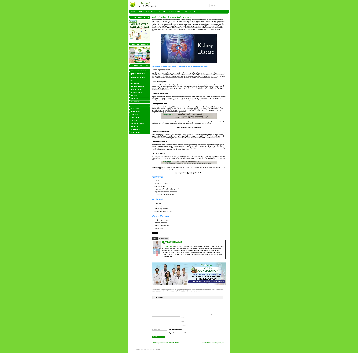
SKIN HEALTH (133, 126)
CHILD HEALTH (134, 83)
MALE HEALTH (133, 120)
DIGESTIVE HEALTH (135, 90)
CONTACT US (190, 11)
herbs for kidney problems (184, 289)
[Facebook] (157, 250)
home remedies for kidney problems (201, 289)
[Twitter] (154, 250)
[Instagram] (154, 252)
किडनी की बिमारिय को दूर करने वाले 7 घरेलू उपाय (192, 291)
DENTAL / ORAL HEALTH (136, 86)
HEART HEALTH (134, 108)
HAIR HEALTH (133, 105)
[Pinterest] (157, 252)
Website (183, 325)
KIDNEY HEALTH (134, 111)
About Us (143, 11)
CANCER (132, 80)
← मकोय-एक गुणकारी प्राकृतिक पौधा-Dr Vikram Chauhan (165, 342)
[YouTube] (157, 255)
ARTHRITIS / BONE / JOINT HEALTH (137, 74)
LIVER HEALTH (134, 114)
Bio (155, 238)
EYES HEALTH (133, 99)
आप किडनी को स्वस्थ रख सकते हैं (168, 291)
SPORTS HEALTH (134, 129)
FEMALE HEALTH (134, 102)
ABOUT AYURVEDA (158, 11)
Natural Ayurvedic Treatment (152, 349)
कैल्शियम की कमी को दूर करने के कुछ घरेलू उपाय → (214, 342)
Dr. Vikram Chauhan (172, 242)
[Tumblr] (159, 252)
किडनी (178, 291)
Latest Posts (164, 238)
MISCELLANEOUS (134, 133)
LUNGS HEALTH (134, 117)
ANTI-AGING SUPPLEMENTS (138, 70)
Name (183, 317)
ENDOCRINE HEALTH (135, 93)
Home (133, 11)
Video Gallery (175, 11)
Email (183, 321)
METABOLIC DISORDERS (137, 123)
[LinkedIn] (159, 250)
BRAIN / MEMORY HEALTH (137, 77)
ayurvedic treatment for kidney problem (165, 289)
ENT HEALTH (133, 96)
